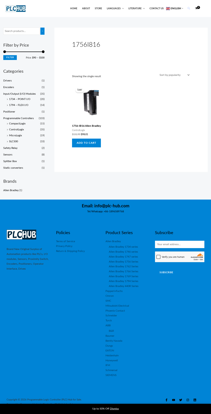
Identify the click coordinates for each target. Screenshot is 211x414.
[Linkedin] (194, 399)
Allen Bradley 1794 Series (123, 281)
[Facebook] (166, 399)
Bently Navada (114, 340)
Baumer (110, 336)
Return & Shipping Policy (70, 251)
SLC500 (13, 141)
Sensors (7, 154)
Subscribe (166, 272)
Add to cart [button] (86, 143)
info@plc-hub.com (111, 206)
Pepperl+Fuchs (114, 291)
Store (98, 8)
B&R (111, 331)
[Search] (42, 31)
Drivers (7, 80)
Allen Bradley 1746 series (123, 251)
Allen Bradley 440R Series (123, 286)
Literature (135, 8)
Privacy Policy (64, 246)
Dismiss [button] (114, 408)
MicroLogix (15, 135)
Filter (10, 57)
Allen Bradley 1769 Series (123, 276)
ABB (108, 325)
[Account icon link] (203, 8)
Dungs (109, 345)
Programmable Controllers (18, 118)
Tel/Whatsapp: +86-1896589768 (105, 211)
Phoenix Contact (115, 310)
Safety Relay (10, 148)
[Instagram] (187, 399)
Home (73, 8)
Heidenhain (112, 355)
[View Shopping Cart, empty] (196, 8)
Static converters (13, 168)
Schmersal (111, 370)
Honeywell (112, 360)
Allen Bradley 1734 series (123, 246)
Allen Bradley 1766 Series (123, 271)
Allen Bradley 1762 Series (123, 266)
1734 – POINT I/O (19, 99)
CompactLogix (17, 123)
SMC (108, 301)
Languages (114, 8)
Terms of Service (65, 241)
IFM (108, 365)
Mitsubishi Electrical (117, 305)
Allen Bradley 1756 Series (123, 261)
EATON (110, 350)
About (86, 8)
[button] (122, 8)
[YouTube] (173, 399)
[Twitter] (180, 399)
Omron (110, 296)
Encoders (8, 87)
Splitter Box (10, 161)
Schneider (111, 315)
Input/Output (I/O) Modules (19, 94)
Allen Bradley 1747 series (123, 256)
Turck (109, 320)
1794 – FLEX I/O (18, 105)
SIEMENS (111, 375)
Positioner (9, 111)
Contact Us (157, 8)
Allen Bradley (11, 190)
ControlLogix (16, 129)
